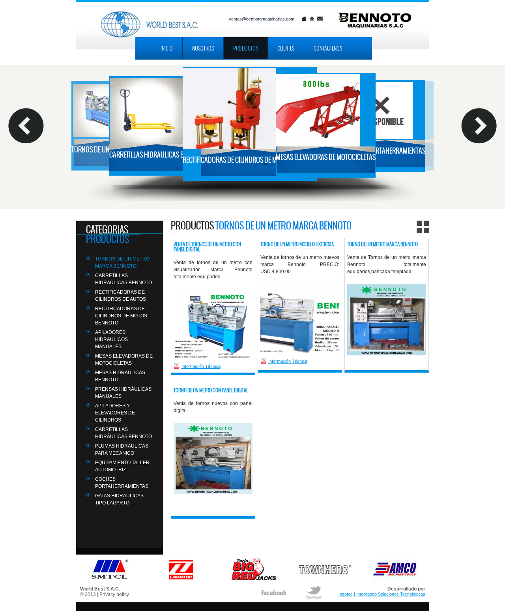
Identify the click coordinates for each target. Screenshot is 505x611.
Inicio (167, 48)
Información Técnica (201, 366)
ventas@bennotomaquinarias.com (261, 19)
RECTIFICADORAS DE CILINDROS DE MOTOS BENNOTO (121, 316)
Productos (245, 48)
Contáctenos (328, 48)
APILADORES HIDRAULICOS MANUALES (111, 339)
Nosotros (203, 48)
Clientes (285, 48)
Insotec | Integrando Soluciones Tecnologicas (382, 594)
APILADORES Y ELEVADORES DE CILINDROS (115, 413)
